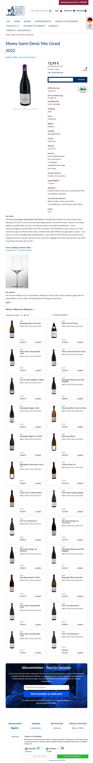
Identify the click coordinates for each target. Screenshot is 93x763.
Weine (17, 21)
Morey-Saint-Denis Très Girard (74, 351)
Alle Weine (21, 35)
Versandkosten (57, 72)
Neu (8, 21)
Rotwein (30, 35)
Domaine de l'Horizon (34, 26)
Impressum (57, 728)
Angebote (53, 26)
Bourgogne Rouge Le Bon (29, 408)
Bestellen (82, 79)
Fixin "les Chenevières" (28, 521)
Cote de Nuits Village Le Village (32, 380)
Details (38, 342)
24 (25, 315)
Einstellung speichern (40, 756)
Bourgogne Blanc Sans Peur (30, 323)
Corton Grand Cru (69, 464)
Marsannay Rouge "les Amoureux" (70, 522)
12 (22, 315)
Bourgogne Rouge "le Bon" (30, 577)
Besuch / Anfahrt (78, 728)
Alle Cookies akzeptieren (73, 756)
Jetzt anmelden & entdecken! (46, 694)
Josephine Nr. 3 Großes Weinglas (19, 250)
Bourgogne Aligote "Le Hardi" (31, 436)
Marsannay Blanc (68, 436)
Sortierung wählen (60, 315)
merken (85, 70)
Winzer (27, 21)
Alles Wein (11, 35)
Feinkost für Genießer (66, 21)
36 (28, 315)
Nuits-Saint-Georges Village (72, 493)
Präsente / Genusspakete (19, 30)
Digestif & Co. (13, 26)
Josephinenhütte (43, 21)
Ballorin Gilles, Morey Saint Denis (21, 57)
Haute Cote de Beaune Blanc (31, 493)
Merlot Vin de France (70, 323)
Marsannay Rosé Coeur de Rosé (74, 408)
